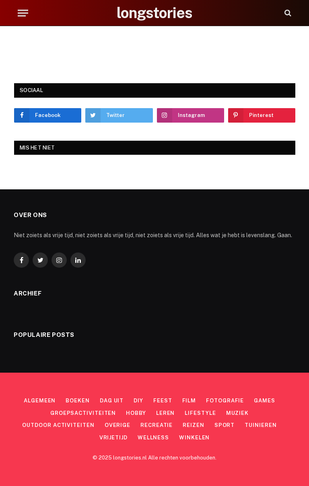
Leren (165, 413)
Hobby (136, 413)
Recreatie (156, 425)
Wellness (153, 438)
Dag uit (112, 401)
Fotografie (225, 401)
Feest (162, 401)
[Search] (287, 13)
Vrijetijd (113, 438)
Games (264, 401)
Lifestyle (200, 413)
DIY (138, 401)
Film (189, 401)
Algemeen (40, 401)
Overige (117, 425)
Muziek (237, 413)
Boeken (77, 401)
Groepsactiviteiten (83, 413)
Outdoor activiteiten (58, 425)
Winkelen (194, 438)
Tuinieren (260, 425)
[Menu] (23, 13)
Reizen (193, 425)
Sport (224, 425)
